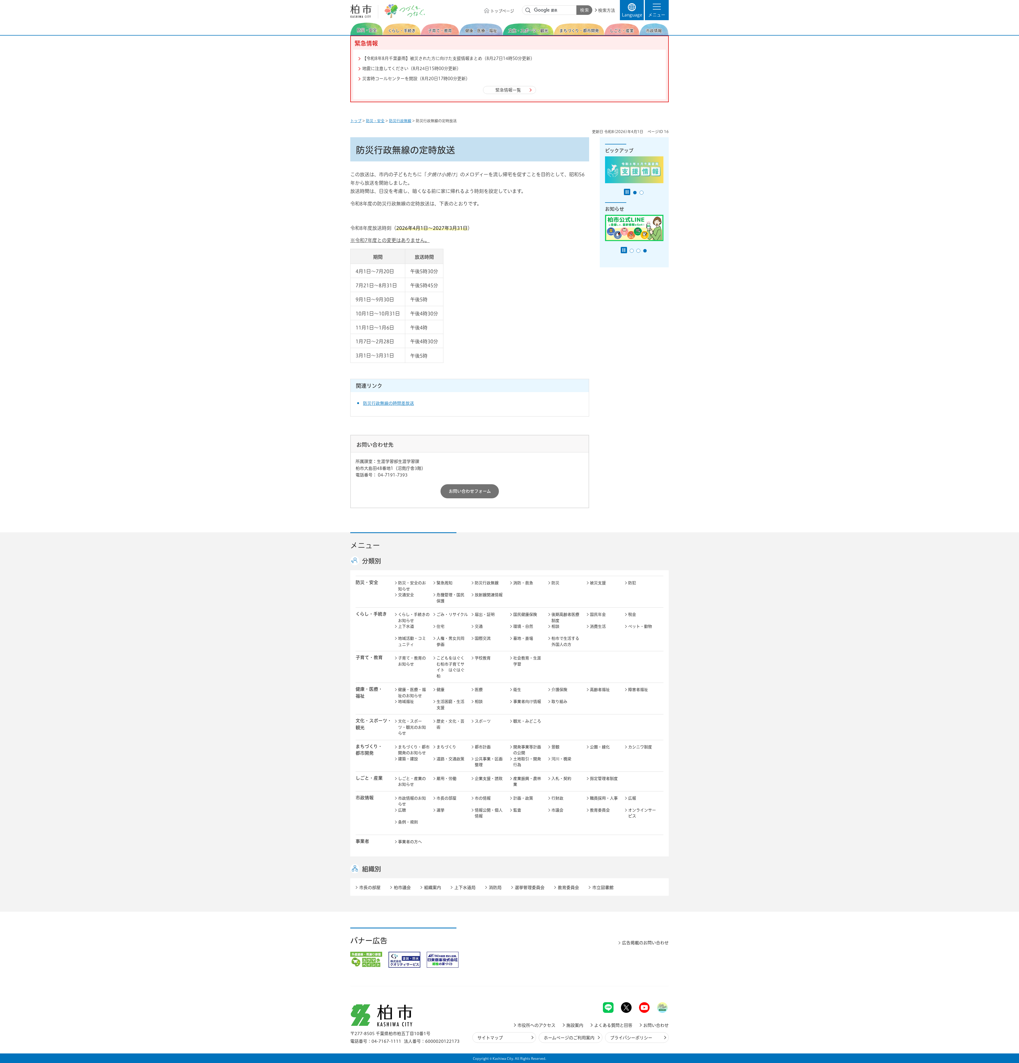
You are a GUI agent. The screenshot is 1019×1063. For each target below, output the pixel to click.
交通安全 (406, 595)
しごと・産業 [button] (369, 778)
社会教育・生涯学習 (527, 661)
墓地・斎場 (523, 638)
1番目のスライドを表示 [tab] (635, 193)
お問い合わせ (656, 1025)
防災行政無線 (400, 121)
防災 (555, 583)
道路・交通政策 (450, 759)
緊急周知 (444, 583)
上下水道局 (465, 887)
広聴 (402, 810)
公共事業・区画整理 (489, 762)
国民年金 (598, 614)
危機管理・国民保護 (450, 598)
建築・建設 (408, 759)
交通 (479, 626)
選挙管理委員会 (530, 887)
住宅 (440, 626)
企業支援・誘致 (489, 779)
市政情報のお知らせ (412, 801)
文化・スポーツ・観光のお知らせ (412, 727)
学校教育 (483, 658)
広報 (632, 798)
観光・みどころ (527, 721)
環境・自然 (523, 626)
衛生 (517, 690)
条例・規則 (408, 822)
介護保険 (559, 690)
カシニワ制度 (640, 747)
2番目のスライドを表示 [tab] (642, 193)
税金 (632, 614)
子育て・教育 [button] (369, 657)
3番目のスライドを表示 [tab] (645, 251)
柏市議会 (402, 887)
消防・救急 (523, 583)
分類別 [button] (371, 561)
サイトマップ (490, 1038)
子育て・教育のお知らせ (412, 661)
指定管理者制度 (604, 779)
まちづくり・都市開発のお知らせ (414, 750)
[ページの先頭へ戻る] (657, 988)
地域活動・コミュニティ (412, 641)
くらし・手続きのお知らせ (414, 617)
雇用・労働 (446, 779)
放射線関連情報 (489, 595)
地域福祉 (406, 702)
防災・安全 (375, 121)
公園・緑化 (600, 747)
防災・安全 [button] (367, 582)
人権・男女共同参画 (450, 641)
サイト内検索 (528, 10)
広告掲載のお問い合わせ (645, 943)
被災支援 (598, 583)
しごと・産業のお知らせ (412, 782)
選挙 (440, 810)
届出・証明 (485, 614)
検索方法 (606, 10)
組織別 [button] (371, 869)
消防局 (495, 887)
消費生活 (598, 626)
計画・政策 (523, 798)
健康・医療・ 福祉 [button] (369, 692)
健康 (440, 690)
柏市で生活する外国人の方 (565, 641)
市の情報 (483, 798)
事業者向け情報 (527, 702)
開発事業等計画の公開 (527, 750)
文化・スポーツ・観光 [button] (374, 724)
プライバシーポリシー (631, 1038)
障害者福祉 (638, 690)
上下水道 (406, 626)
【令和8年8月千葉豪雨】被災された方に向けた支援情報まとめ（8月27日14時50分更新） (448, 58)
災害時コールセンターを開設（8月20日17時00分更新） (416, 78)
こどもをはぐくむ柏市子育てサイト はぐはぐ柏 (450, 667)
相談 (555, 626)
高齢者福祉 (600, 690)
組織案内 (432, 887)
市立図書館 (603, 887)
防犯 (632, 583)
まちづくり (446, 747)
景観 (555, 747)
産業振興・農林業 (527, 782)
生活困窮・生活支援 (450, 705)
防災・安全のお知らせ (412, 586)
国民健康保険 (525, 614)
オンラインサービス (642, 813)
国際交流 (483, 638)
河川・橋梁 (561, 759)
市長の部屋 (446, 798)
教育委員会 (600, 810)
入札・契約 (561, 779)
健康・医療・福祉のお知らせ (412, 693)
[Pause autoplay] (627, 191)
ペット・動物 (640, 626)
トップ (355, 121)
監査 (517, 810)
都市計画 (483, 747)
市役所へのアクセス (536, 1025)
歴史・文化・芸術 (450, 724)
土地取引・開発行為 (527, 762)
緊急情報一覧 (508, 90)
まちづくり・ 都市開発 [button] (369, 749)
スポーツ (483, 721)
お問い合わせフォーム (470, 491)
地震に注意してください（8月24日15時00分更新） (411, 68)
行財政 (557, 798)
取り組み (559, 702)
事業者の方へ (410, 842)
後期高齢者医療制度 (565, 617)
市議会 (557, 810)
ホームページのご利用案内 (569, 1038)
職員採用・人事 (604, 798)
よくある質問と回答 (613, 1025)
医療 (479, 690)
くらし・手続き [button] (371, 614)
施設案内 (574, 1025)
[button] (657, 10)
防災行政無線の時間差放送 (388, 403)
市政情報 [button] (365, 797)
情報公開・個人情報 (489, 813)
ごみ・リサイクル (452, 614)
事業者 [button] (362, 841)
